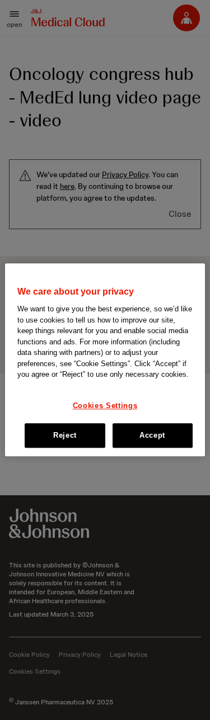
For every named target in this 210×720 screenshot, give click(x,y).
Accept (152, 436)
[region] (104, 359)
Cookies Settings (105, 405)
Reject (65, 436)
